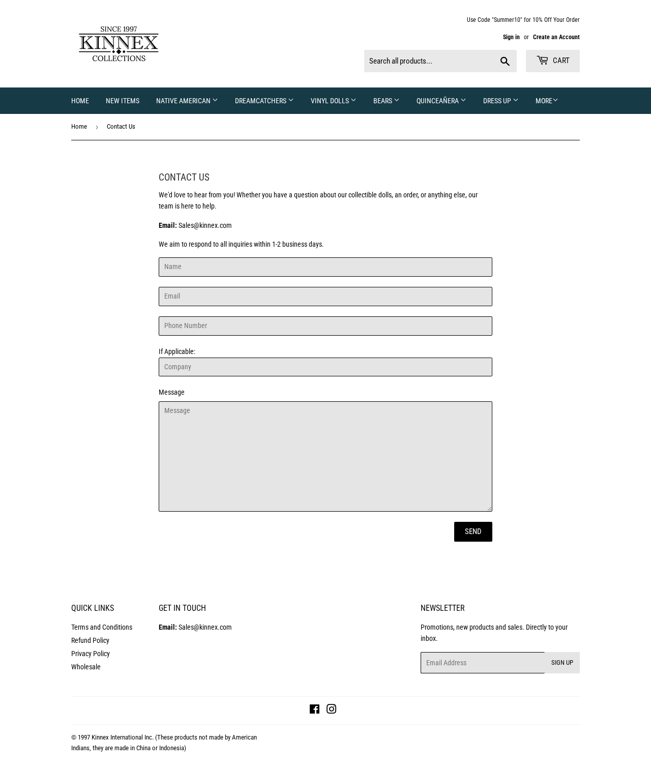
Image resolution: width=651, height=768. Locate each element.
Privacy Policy (90, 653)
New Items (122, 101)
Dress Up (498, 101)
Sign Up (562, 662)
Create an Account (556, 37)
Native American (184, 101)
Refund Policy (90, 640)
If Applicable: (177, 371)
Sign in (511, 37)
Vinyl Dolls (330, 101)
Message (172, 392)
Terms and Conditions (101, 627)
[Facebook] (314, 710)
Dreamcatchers (261, 101)
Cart (560, 60)
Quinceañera (438, 101)
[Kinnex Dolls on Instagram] (332, 710)
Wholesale (86, 667)
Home (80, 101)
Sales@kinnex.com (205, 225)
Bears (383, 101)
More (544, 101)
